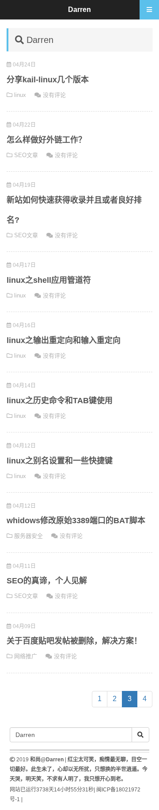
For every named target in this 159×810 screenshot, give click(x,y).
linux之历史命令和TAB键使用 (60, 400)
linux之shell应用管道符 (49, 280)
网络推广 (25, 656)
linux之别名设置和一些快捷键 (60, 460)
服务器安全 (28, 535)
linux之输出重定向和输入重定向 (64, 340)
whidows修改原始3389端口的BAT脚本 (76, 520)
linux (20, 95)
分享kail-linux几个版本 (48, 79)
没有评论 (54, 95)
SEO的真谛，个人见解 (47, 580)
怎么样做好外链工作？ (46, 139)
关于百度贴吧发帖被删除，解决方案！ (74, 640)
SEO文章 (26, 155)
